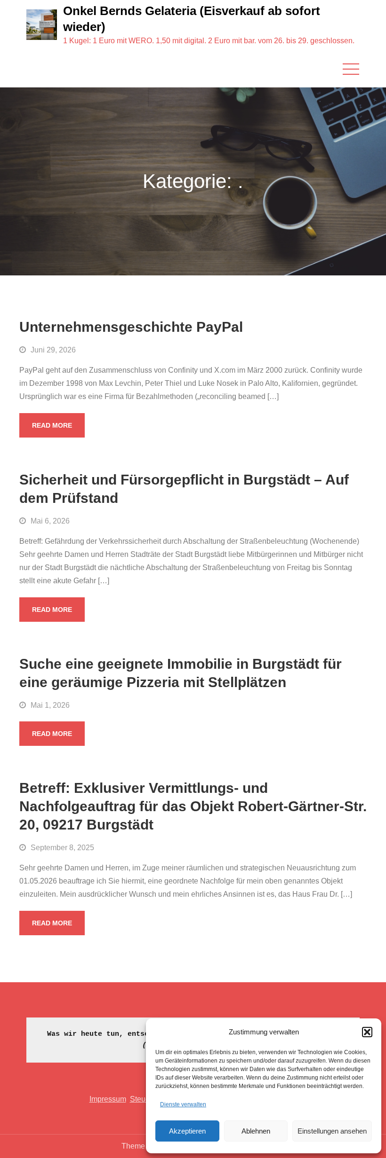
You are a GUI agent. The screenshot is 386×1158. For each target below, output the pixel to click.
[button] (367, 1032)
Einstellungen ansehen (332, 1131)
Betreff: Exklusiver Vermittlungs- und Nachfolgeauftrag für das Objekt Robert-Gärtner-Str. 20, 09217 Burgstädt (193, 806)
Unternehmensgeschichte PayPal (131, 327)
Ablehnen (255, 1131)
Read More (52, 425)
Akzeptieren (187, 1131)
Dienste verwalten (183, 1104)
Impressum (107, 1099)
